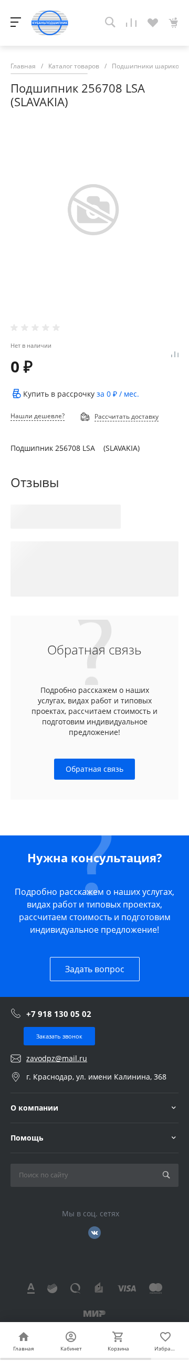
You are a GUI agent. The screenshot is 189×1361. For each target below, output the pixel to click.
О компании (34, 1108)
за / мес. (118, 394)
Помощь (27, 1138)
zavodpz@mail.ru (56, 1058)
